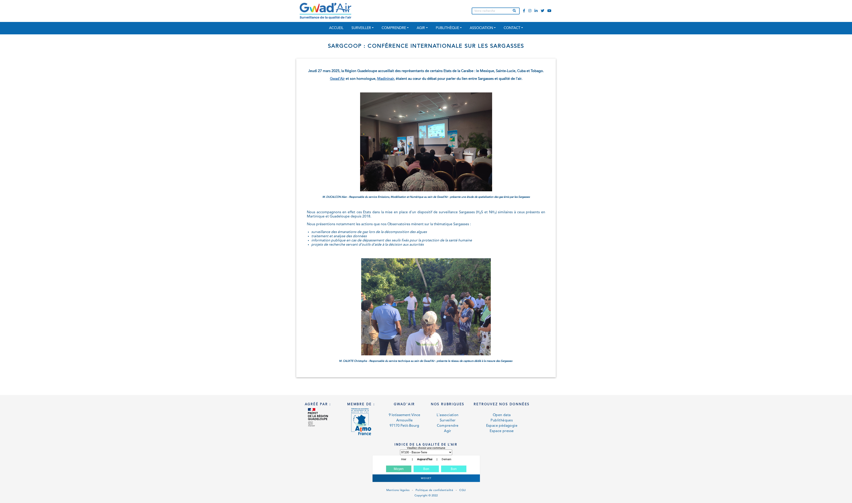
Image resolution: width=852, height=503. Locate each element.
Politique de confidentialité (434, 490)
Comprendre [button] (394, 28)
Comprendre (448, 426)
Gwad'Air (337, 79)
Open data (502, 415)
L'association (447, 415)
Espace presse (502, 431)
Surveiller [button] (361, 28)
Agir (447, 431)
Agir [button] (421, 28)
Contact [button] (512, 28)
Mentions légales (397, 490)
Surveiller (448, 420)
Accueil (336, 28)
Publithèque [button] (447, 28)
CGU (462, 490)
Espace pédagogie (501, 426)
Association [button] (481, 28)
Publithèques (502, 420)
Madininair (385, 79)
